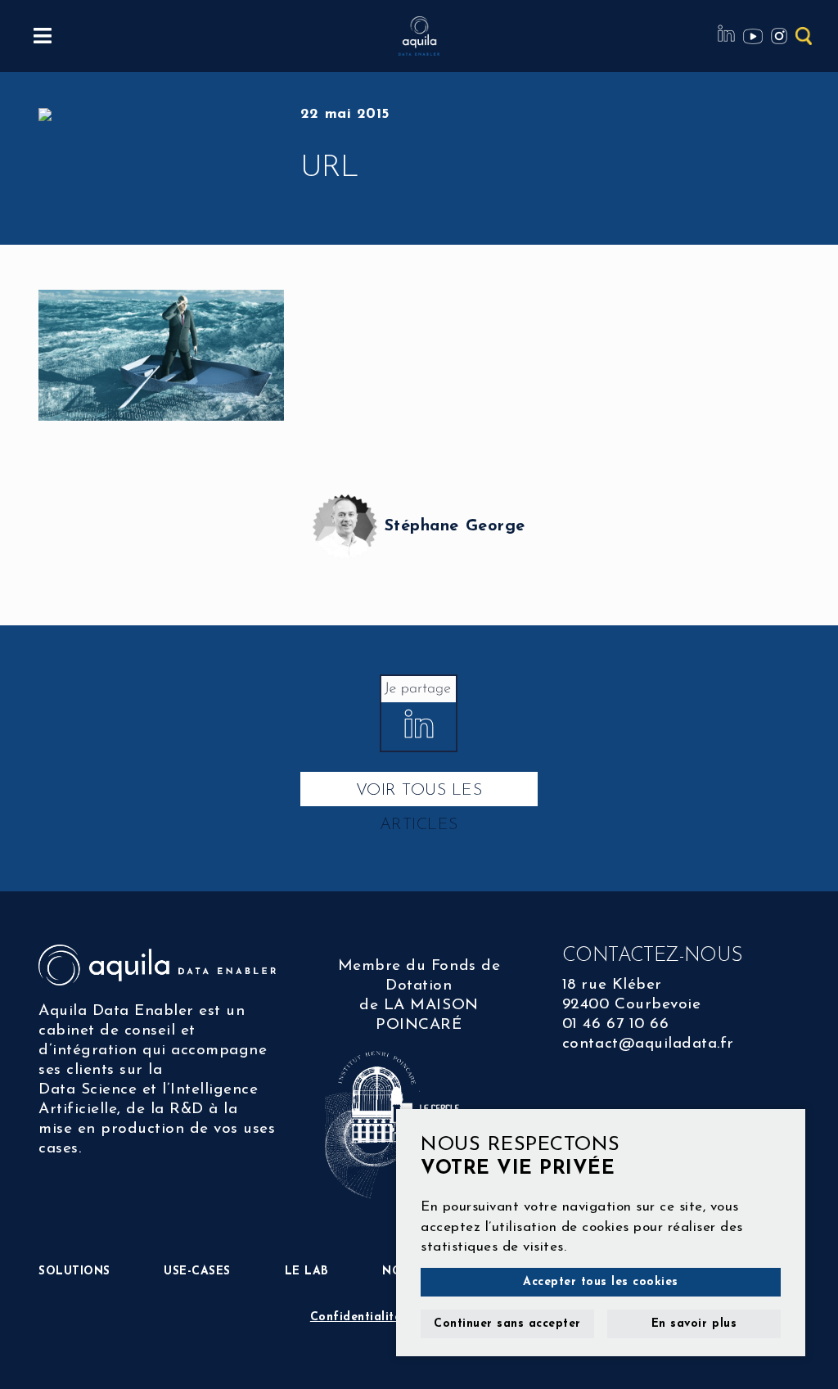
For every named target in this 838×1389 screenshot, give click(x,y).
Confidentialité (356, 1317)
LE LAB (307, 1271)
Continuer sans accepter (507, 1324)
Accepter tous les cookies (600, 1282)
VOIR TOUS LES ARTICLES (419, 794)
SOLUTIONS (74, 1271)
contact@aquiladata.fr (648, 1044)
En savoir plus (694, 1324)
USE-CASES (197, 1271)
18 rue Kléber (612, 985)
